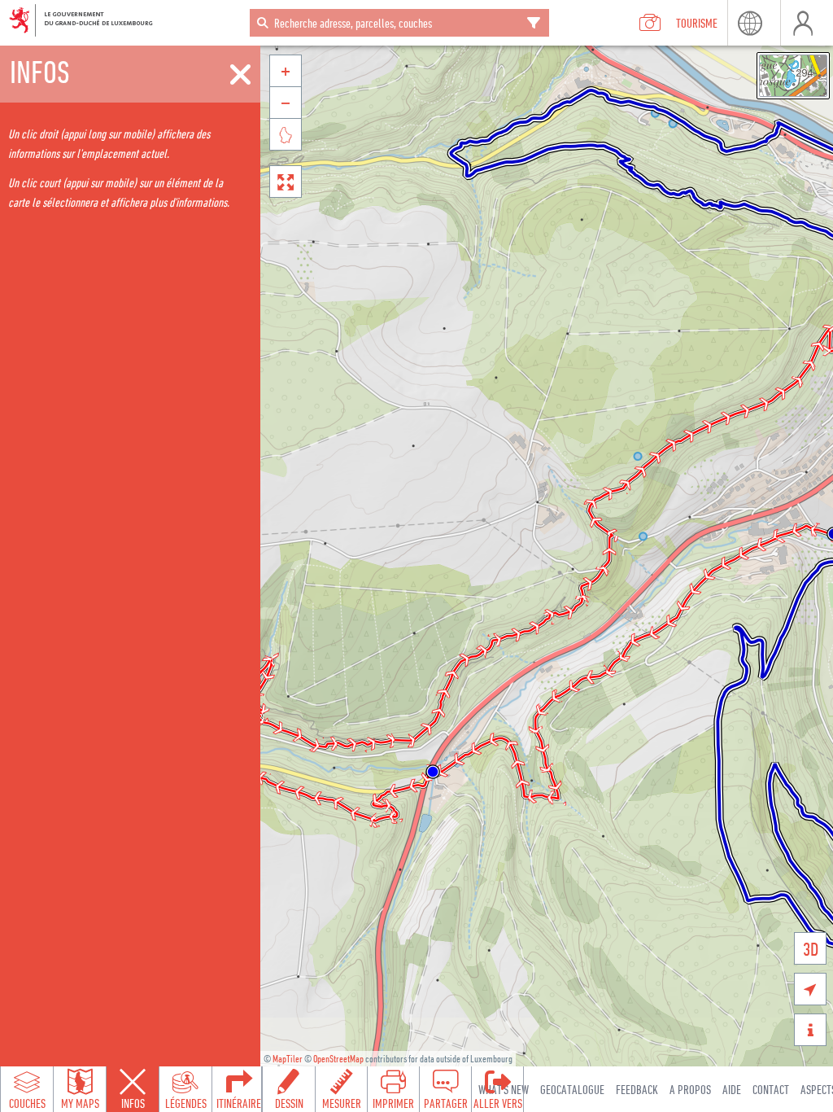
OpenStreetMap (338, 1059)
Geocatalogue (572, 1089)
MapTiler (288, 1059)
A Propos (690, 1089)
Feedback (637, 1089)
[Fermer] (240, 75)
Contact (770, 1089)
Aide (731, 1089)
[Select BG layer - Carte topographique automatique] (793, 76)
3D (810, 949)
